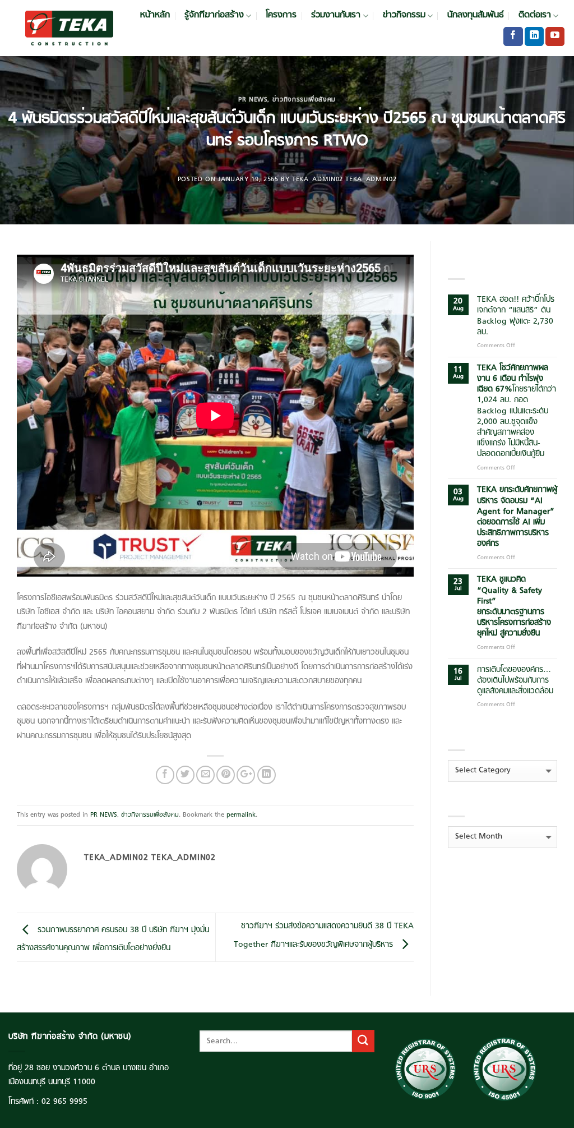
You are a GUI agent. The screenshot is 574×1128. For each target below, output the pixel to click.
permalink (241, 815)
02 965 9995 (64, 1101)
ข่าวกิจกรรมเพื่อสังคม (304, 100)
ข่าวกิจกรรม (404, 15)
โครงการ (281, 15)
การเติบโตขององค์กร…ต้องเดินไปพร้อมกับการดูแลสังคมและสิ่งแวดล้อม (515, 681)
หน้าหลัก (155, 15)
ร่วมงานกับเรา (335, 15)
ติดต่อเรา (535, 15)
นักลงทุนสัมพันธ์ (475, 15)
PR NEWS (253, 100)
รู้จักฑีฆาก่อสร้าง (214, 15)
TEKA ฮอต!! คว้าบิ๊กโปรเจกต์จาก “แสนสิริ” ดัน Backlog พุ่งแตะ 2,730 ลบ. (515, 316)
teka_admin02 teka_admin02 (344, 179)
